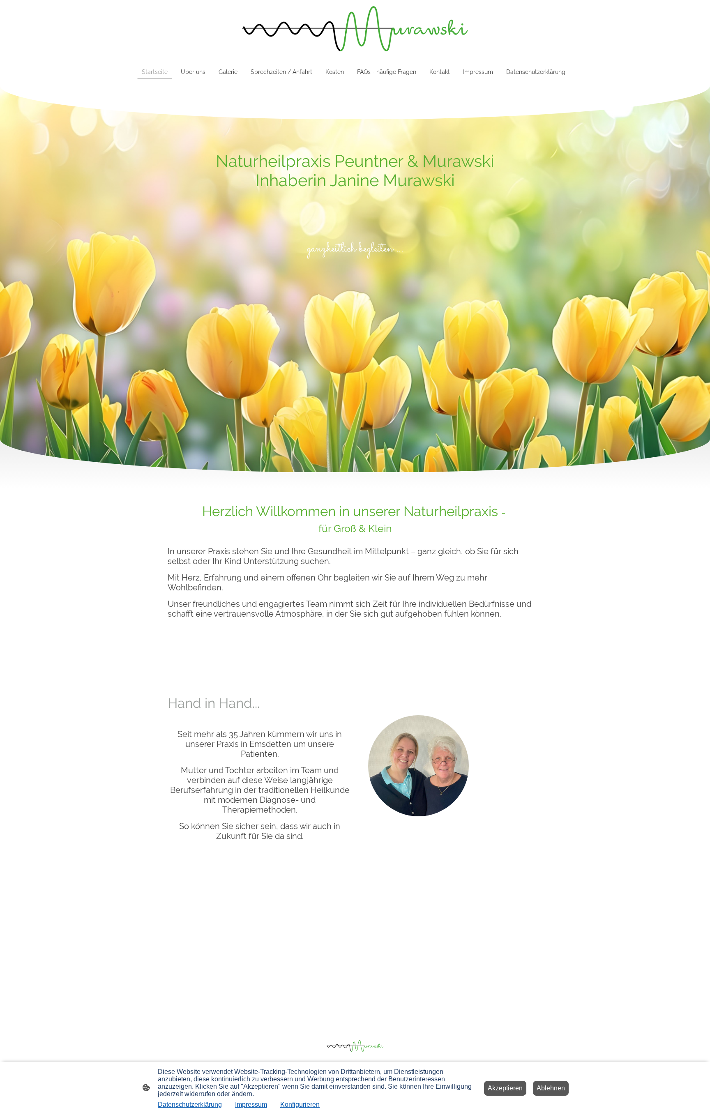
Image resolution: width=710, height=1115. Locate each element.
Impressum (251, 1104)
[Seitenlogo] (355, 28)
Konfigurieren (300, 1104)
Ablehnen (551, 1088)
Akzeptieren (505, 1088)
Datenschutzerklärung (190, 1104)
